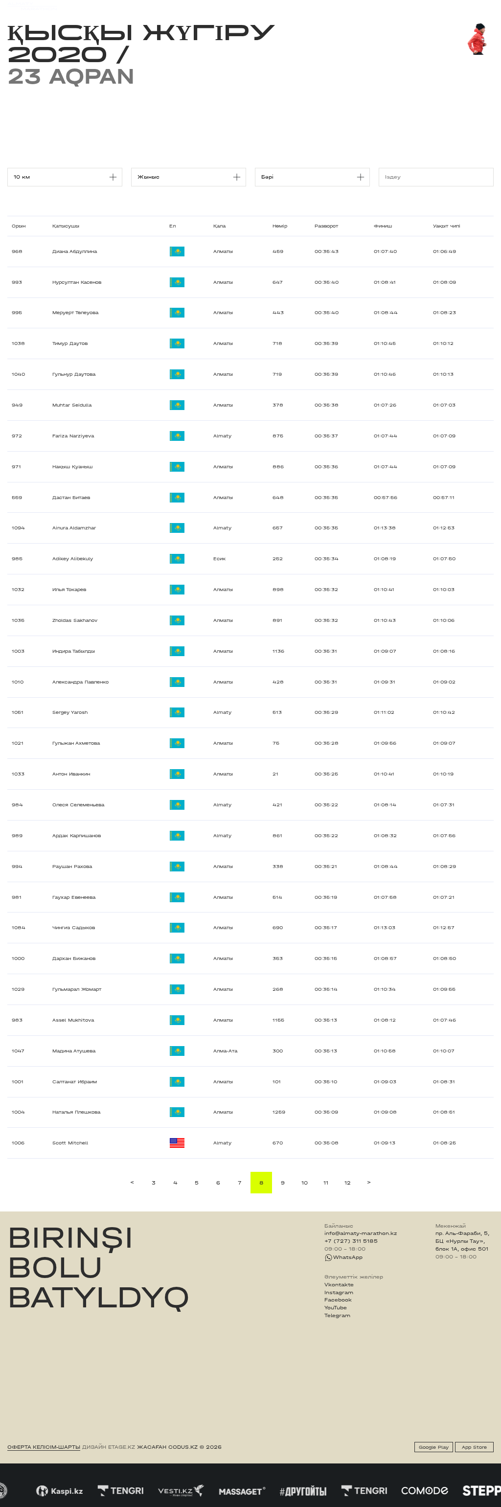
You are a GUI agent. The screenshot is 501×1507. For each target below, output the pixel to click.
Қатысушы (65, 226)
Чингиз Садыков (73, 927)
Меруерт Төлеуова (75, 312)
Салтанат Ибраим (74, 1081)
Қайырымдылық (216, 6)
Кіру (487, 6)
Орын (18, 226)
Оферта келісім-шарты (43, 1447)
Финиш (383, 226)
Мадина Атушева (73, 1051)
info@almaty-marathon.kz (360, 1233)
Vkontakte (339, 1285)
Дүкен (428, 6)
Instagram (338, 1293)
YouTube (335, 1308)
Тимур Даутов (70, 343)
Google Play (434, 1447)
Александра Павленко (80, 682)
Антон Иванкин (71, 774)
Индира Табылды (73, 651)
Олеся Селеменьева (78, 804)
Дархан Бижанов (73, 958)
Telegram (337, 1316)
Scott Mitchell (70, 1143)
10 (304, 1183)
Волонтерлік (302, 6)
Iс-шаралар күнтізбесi (114, 6)
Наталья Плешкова (76, 1112)
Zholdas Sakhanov (74, 620)
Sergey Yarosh (70, 712)
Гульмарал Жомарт (76, 989)
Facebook (338, 1300)
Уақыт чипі (446, 226)
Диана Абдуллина (74, 251)
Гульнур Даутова (73, 374)
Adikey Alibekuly (72, 558)
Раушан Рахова (72, 866)
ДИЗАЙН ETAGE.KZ (108, 1447)
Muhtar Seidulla (71, 405)
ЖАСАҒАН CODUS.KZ (167, 1447)
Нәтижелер (169, 6)
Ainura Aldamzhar (74, 527)
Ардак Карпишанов (76, 835)
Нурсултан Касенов (76, 282)
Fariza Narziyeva (73, 436)
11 (325, 1183)
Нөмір (280, 226)
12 (347, 1183)
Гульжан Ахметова (76, 743)
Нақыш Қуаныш (72, 466)
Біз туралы (344, 6)
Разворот (326, 226)
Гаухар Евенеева (73, 897)
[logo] (32, 6)
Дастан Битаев (71, 497)
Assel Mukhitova (73, 1020)
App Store (474, 1447)
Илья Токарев (69, 589)
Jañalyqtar (262, 6)
